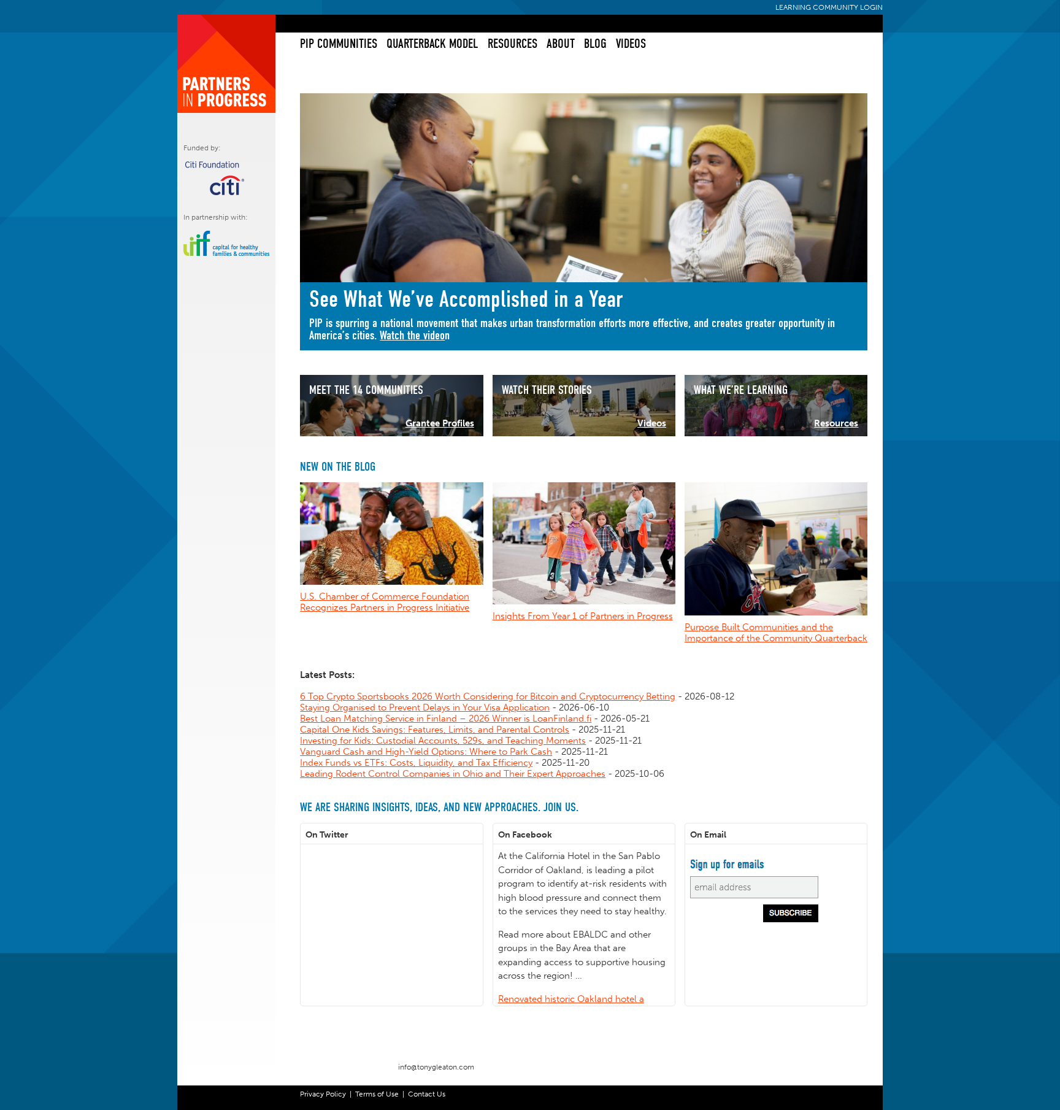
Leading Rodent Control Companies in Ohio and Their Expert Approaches (452, 773)
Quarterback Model (431, 43)
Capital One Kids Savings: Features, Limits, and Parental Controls (434, 729)
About (560, 43)
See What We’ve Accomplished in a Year (466, 299)
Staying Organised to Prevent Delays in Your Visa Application (425, 707)
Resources (512, 43)
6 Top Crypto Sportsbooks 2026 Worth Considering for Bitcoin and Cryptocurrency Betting (487, 696)
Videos (630, 43)
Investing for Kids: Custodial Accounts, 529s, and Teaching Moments (443, 740)
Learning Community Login (829, 7)
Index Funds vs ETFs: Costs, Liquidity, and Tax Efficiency (416, 762)
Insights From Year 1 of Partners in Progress (583, 616)
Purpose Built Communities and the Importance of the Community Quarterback (776, 633)
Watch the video (412, 335)
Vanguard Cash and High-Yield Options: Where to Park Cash (426, 751)
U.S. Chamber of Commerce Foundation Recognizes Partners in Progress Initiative (384, 602)
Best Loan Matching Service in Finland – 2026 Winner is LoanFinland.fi (445, 718)
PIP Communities (337, 43)
